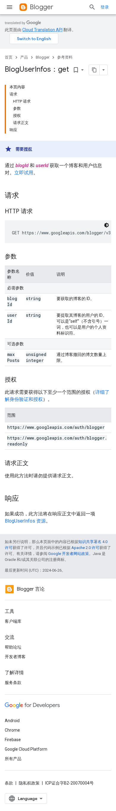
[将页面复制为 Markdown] (94, 70)
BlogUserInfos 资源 (25, 521)
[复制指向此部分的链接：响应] (25, 499)
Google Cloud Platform (26, 749)
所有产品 (13, 758)
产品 (24, 57)
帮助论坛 (13, 647)
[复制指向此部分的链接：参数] (23, 257)
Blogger (41, 7)
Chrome (12, 730)
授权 (28, 149)
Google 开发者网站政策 (68, 553)
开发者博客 (15, 656)
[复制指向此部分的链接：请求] (25, 196)
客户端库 (13, 621)
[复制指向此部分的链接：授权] (23, 380)
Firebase (13, 739)
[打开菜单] (9, 7)
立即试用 (23, 172)
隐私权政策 (29, 783)
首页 (8, 57)
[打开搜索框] (92, 7)
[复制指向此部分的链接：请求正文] (34, 463)
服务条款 (13, 682)
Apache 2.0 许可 (85, 547)
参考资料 (65, 57)
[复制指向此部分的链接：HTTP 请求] (39, 211)
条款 (9, 783)
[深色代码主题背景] (106, 225)
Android (12, 720)
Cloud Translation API (42, 29)
